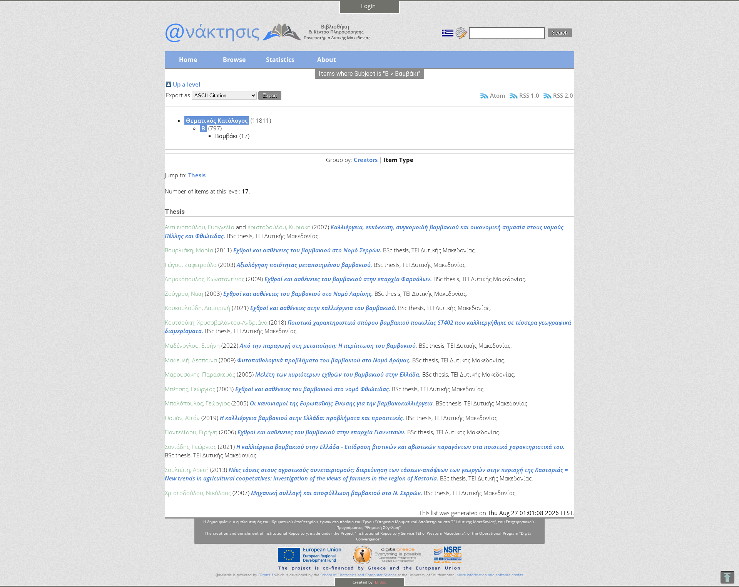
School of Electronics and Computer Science (358, 574)
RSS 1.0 (529, 95)
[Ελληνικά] (447, 32)
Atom (497, 95)
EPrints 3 (265, 574)
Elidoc (380, 582)
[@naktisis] (280, 43)
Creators (366, 159)
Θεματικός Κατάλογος (216, 120)
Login (368, 6)
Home (188, 59)
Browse (234, 59)
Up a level (186, 84)
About (326, 59)
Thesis (197, 175)
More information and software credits (489, 574)
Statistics (280, 59)
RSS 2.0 (563, 95)
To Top (727, 577)
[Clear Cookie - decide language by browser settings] (461, 32)
